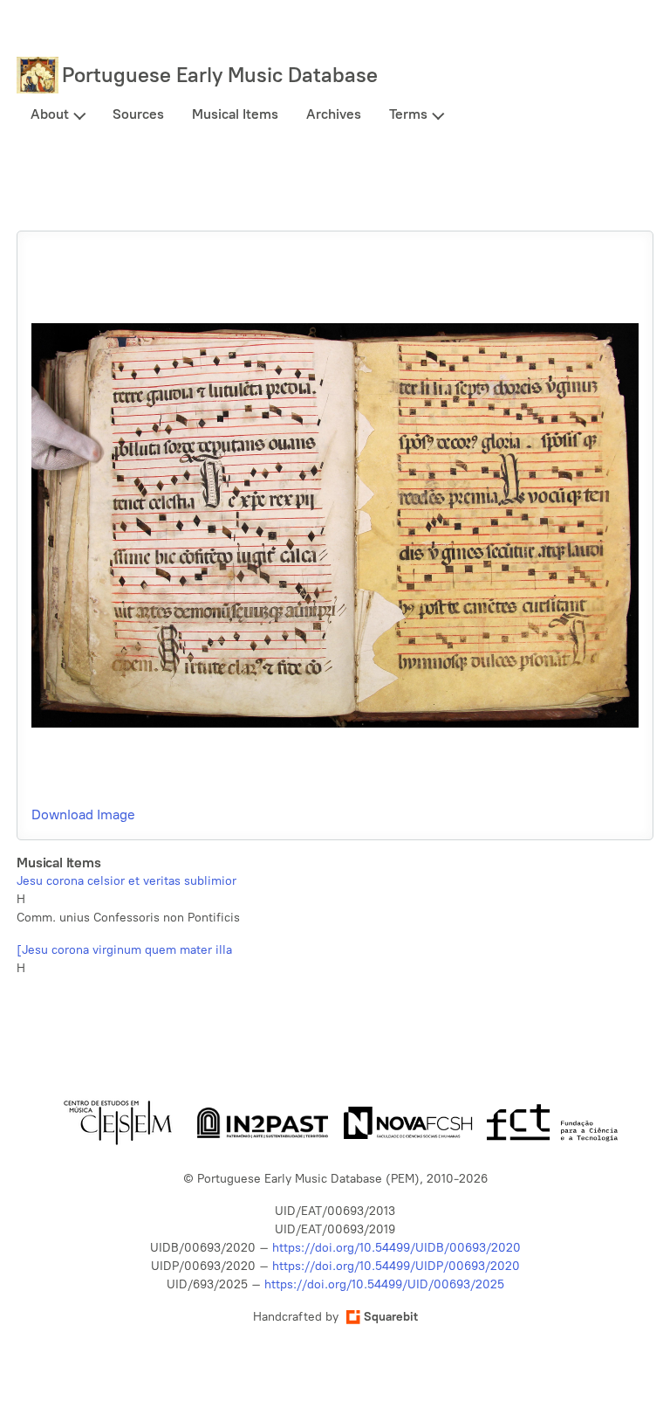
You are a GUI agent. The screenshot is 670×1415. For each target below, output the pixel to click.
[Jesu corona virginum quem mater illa (124, 949)
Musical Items (235, 114)
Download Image (83, 814)
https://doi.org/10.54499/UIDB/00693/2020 (396, 1247)
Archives (333, 114)
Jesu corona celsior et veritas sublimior (126, 880)
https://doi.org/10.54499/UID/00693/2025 (384, 1284)
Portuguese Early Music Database (220, 74)
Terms (408, 114)
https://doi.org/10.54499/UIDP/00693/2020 (396, 1266)
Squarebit (391, 1316)
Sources (138, 114)
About (50, 114)
